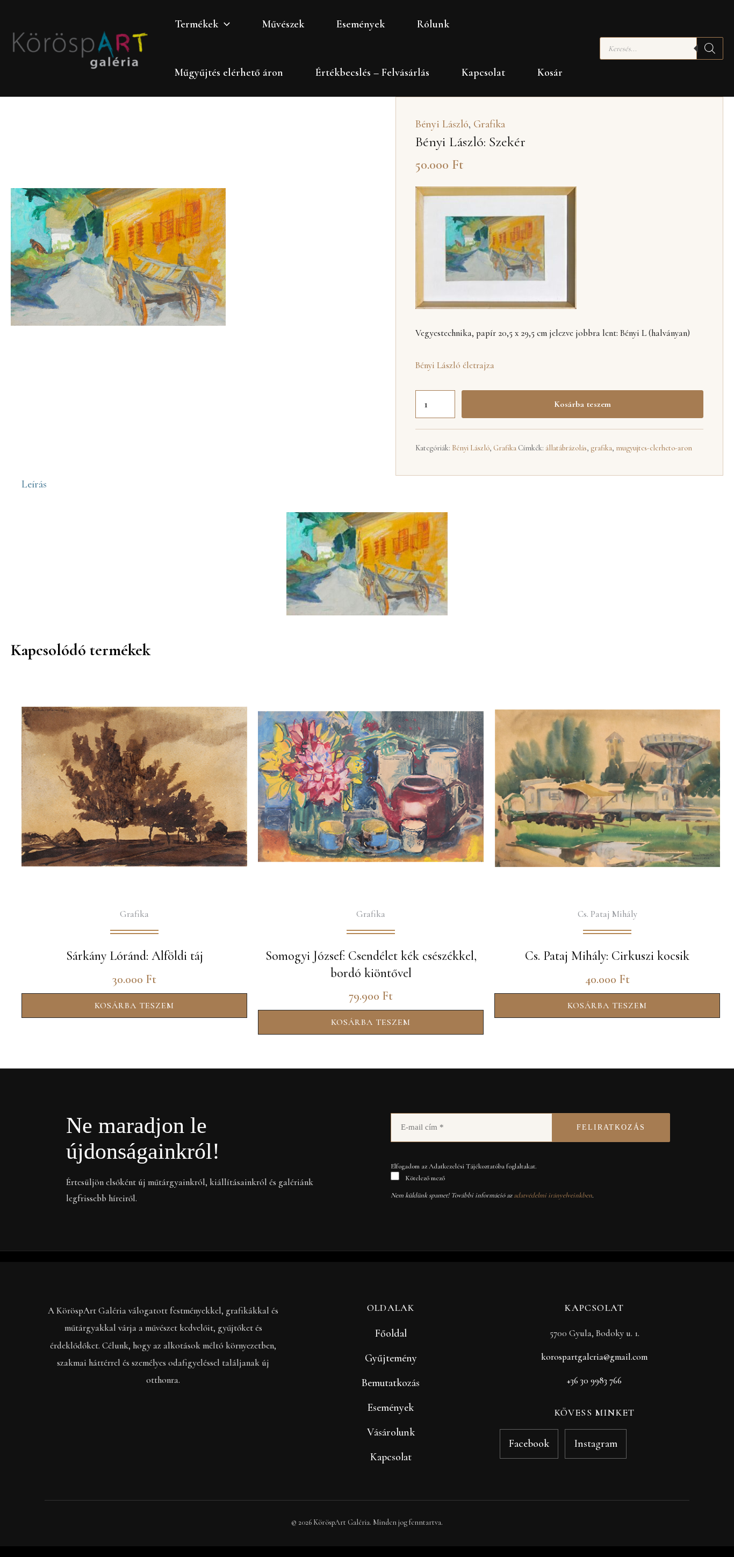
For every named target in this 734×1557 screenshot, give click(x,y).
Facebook (529, 1443)
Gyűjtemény (391, 1358)
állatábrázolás (566, 448)
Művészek (283, 24)
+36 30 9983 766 (594, 1380)
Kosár (550, 72)
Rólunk (433, 24)
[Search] (709, 48)
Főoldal (391, 1333)
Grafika (489, 124)
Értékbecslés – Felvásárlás (372, 72)
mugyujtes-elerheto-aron (654, 448)
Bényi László (442, 124)
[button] (224, 24)
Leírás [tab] (34, 484)
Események (360, 24)
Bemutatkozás (391, 1382)
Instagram (595, 1443)
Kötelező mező (424, 1178)
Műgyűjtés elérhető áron (229, 72)
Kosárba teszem (582, 404)
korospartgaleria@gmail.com (594, 1356)
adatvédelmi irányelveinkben (553, 1195)
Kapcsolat (483, 72)
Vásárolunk (391, 1432)
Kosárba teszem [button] (134, 1005)
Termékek (196, 24)
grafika (601, 448)
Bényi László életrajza (454, 365)
